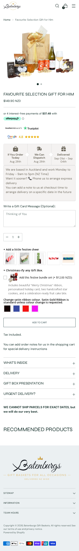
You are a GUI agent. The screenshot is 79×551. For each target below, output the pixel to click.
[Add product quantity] (7, 237)
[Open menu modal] (73, 6)
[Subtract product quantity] (18, 237)
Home (7, 19)
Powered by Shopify (14, 532)
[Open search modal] (57, 6)
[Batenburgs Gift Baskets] (12, 6)
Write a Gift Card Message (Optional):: (29, 206)
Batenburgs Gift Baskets (37, 525)
